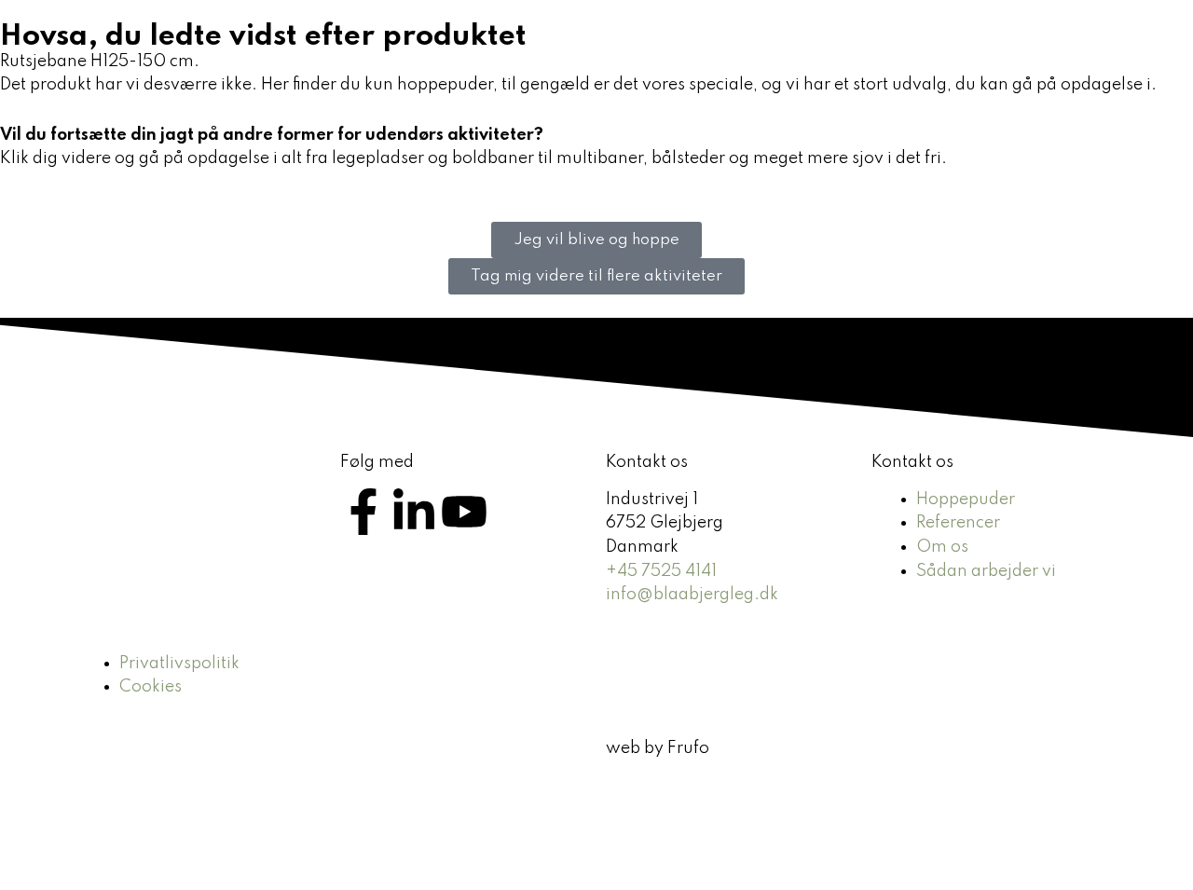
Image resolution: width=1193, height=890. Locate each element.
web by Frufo (657, 748)
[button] (700, 51)
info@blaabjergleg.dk (692, 594)
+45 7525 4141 (661, 571)
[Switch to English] (1134, 51)
